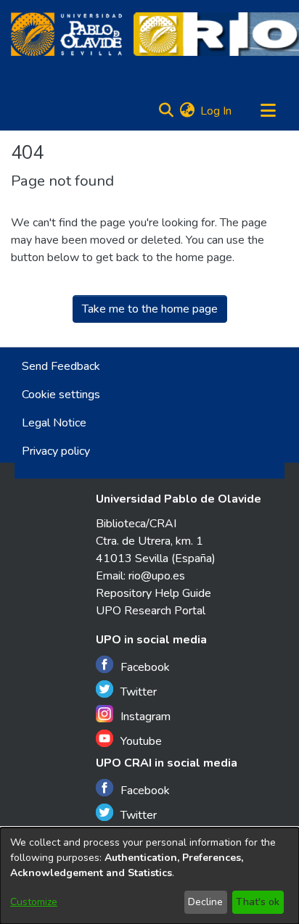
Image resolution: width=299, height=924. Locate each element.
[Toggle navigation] (267, 111)
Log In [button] (216, 111)
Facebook (145, 667)
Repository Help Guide (153, 593)
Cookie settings (61, 395)
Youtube (141, 741)
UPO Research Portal (150, 611)
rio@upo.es (156, 576)
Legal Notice (54, 423)
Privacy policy (56, 451)
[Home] (66, 34)
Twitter (138, 692)
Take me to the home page (150, 309)
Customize (33, 902)
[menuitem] (187, 111)
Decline (205, 902)
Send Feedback (61, 366)
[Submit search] (166, 111)
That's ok (257, 902)
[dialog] (149, 876)
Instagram (145, 717)
